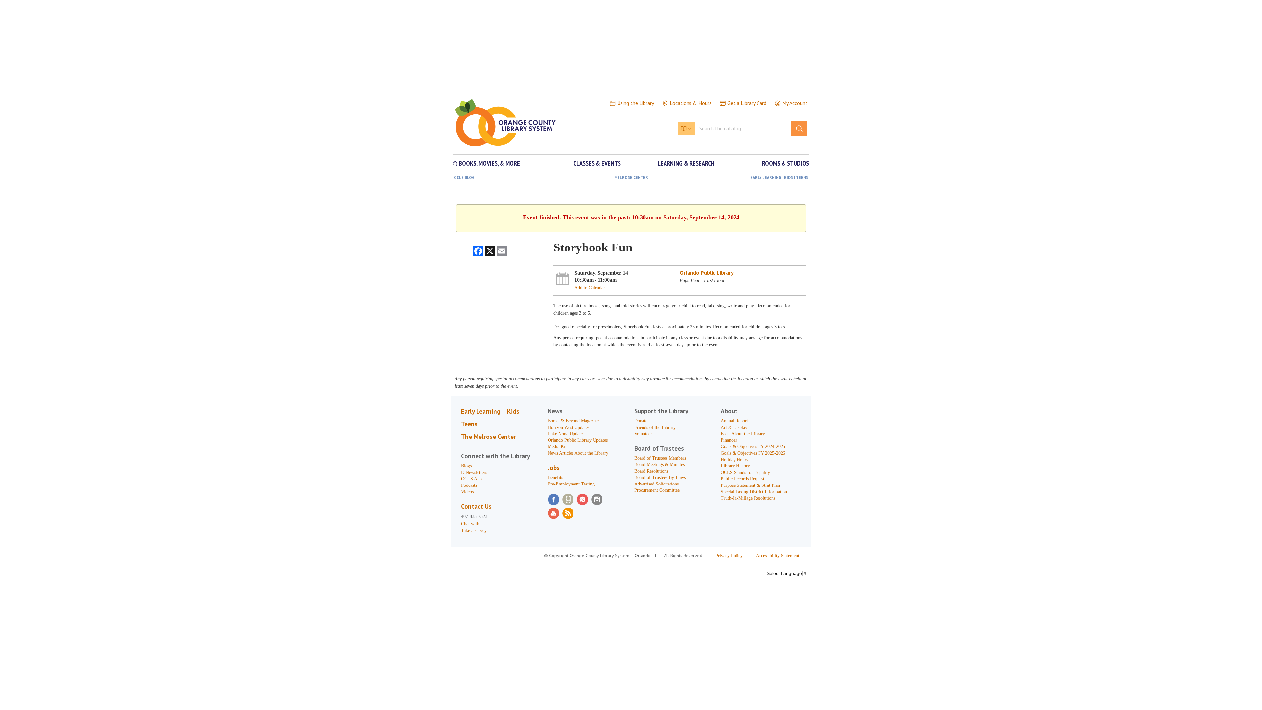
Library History (735, 465)
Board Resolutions (651, 471)
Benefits (555, 477)
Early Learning (481, 411)
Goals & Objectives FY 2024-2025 (753, 446)
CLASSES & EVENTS (597, 163)
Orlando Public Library (707, 272)
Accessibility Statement (777, 555)
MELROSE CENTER (631, 177)
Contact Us (476, 506)
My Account (794, 103)
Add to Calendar (589, 287)
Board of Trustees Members (660, 458)
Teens (469, 424)
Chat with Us (473, 523)
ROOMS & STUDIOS (785, 163)
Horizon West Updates (568, 427)
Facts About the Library (743, 433)
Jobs (554, 468)
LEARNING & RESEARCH (686, 163)
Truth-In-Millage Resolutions (748, 498)
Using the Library (635, 103)
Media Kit (557, 446)
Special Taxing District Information (754, 491)
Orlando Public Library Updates (578, 440)
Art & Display (734, 427)
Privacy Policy (729, 555)
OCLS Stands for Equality (745, 472)
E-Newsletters (474, 472)
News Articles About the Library (578, 453)
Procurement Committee (657, 490)
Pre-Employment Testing (571, 484)
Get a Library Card (746, 103)
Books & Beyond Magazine (573, 420)
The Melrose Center (488, 436)
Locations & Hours (691, 103)
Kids (513, 411)
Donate (640, 420)
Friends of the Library (655, 427)
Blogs (466, 465)
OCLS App (471, 478)
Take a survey (474, 530)
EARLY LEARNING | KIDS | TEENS (779, 177)
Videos (467, 491)
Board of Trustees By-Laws (660, 477)
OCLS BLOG (464, 177)
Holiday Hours (734, 459)
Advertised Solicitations (656, 484)
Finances (729, 440)
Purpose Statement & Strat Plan (750, 485)
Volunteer (643, 433)
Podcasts (469, 485)
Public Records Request (742, 478)
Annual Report (734, 420)
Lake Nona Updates (566, 433)
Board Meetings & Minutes (659, 464)
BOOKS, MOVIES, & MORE (488, 163)
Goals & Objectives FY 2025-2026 (753, 453)
